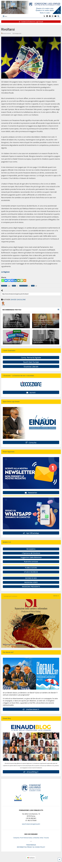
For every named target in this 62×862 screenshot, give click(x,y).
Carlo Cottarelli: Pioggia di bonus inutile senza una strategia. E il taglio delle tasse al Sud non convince (44, 323)
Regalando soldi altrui (11, 342)
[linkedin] (47, 16)
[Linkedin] (15, 280)
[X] (44, 16)
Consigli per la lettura (10, 596)
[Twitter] (9, 280)
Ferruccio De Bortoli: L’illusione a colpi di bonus (44, 341)
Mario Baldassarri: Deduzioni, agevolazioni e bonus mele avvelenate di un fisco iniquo (14, 324)
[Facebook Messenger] (6, 280)
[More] (24, 280)
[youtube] (55, 16)
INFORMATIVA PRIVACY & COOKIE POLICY (31, 847)
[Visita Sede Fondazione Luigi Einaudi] (31, 13)
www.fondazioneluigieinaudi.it (31, 824)
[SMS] (21, 280)
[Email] (18, 280)
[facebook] (50, 16)
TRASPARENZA (31, 845)
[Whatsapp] (2, 280)
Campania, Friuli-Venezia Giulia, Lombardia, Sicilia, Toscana (31, 838)
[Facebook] (12, 280)
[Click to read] (16, 337)
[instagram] (52, 16)
